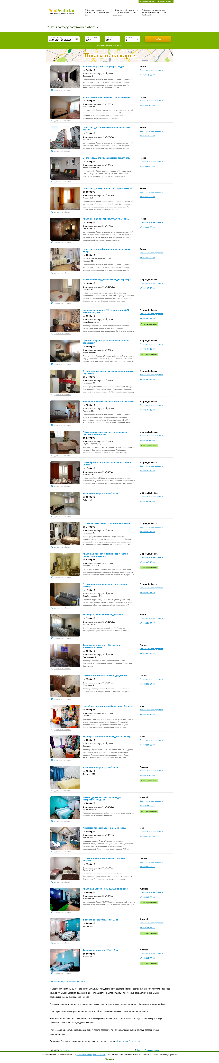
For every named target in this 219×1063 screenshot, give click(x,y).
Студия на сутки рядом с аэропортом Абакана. (106, 523)
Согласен (109, 1059)
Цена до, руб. (111, 37)
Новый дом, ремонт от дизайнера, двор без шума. (108, 706)
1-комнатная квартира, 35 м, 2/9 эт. (100, 767)
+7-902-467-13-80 (147, 288)
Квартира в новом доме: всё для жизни (103, 615)
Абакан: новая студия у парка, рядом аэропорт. (107, 280)
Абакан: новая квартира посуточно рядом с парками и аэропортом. (105, 433)
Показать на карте (76, 981)
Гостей (129, 37)
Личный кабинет (165, 1)
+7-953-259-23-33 (147, 714)
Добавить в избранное (62, 90)
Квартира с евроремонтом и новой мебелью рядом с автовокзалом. (105, 555)
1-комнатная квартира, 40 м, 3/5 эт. (100, 493)
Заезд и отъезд (55, 37)
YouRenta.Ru (65, 1050)
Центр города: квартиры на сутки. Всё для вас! (107, 97)
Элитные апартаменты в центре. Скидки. (103, 66)
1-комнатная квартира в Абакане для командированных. (101, 646)
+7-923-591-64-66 (147, 653)
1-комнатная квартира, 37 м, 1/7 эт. (100, 920)
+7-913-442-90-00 (147, 75)
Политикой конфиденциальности (91, 1054)
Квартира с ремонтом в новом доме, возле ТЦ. (106, 736)
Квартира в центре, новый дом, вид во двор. (105, 889)
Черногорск (134, 1041)
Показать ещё (58, 981)
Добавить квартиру (148, 1)
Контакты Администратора (148, 1050)
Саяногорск (122, 1041)
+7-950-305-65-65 (147, 775)
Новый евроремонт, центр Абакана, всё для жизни (108, 401)
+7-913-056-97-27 (147, 623)
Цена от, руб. (91, 37)
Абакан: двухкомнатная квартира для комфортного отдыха (102, 798)
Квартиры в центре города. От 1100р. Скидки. (106, 219)
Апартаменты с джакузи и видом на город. (104, 828)
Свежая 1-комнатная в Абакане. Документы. (105, 676)
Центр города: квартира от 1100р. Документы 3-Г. (107, 188)
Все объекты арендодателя (151, 70)
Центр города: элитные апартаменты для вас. (106, 158)
